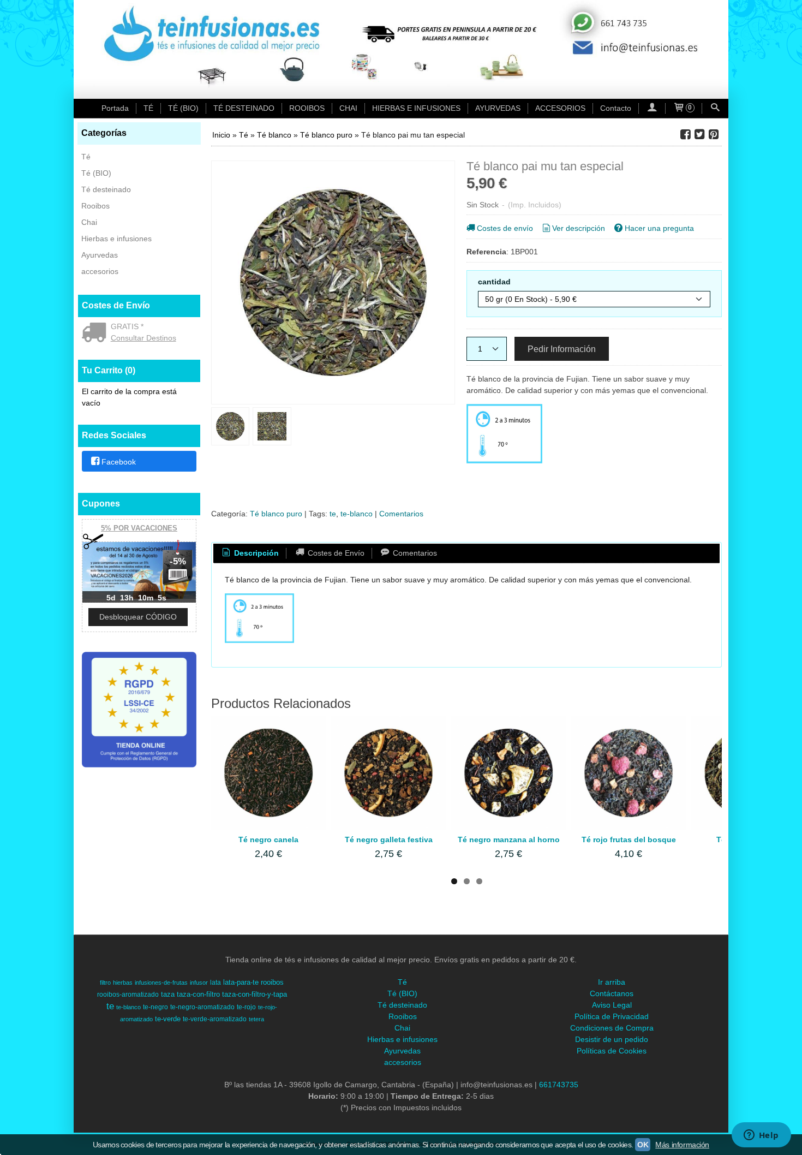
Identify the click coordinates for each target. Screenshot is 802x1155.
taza (168, 994)
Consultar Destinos (143, 338)
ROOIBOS (307, 108)
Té (86, 156)
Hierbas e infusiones (116, 238)
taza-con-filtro (198, 994)
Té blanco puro (276, 513)
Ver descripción (578, 228)
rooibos (272, 982)
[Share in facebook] (685, 134)
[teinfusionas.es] (401, 49)
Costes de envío (505, 228)
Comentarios (401, 513)
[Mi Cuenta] (652, 108)
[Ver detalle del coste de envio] (96, 333)
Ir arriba (611, 982)
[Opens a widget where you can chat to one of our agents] (761, 1136)
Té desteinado (106, 189)
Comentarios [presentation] (414, 553)
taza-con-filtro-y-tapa (254, 994)
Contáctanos (611, 993)
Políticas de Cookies (612, 1050)
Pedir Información (562, 349)
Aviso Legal (612, 1005)
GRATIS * (127, 326)
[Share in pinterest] (714, 134)
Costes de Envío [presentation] (335, 553)
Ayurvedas (99, 255)
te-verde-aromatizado (215, 1019)
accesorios (99, 271)
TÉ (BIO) (183, 108)
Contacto (615, 108)
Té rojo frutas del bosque (629, 839)
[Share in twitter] (699, 134)
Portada (115, 108)
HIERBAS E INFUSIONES (416, 108)
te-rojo (246, 1007)
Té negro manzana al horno (509, 839)
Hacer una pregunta (659, 228)
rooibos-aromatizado (128, 994)
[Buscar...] (715, 108)
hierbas (123, 982)
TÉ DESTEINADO (243, 108)
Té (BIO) (96, 173)
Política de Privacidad (611, 1016)
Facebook (118, 461)
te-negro (155, 1007)
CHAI (348, 108)
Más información (682, 1144)
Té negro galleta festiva (389, 839)
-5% (178, 561)
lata (215, 982)
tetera (256, 1019)
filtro (105, 982)
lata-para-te (241, 982)
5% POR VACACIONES (139, 528)
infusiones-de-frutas (161, 982)
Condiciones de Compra (612, 1027)
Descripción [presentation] (255, 553)
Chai (89, 222)
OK (642, 1144)
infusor (199, 982)
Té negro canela (268, 839)
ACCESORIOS (560, 108)
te (333, 513)
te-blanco (356, 513)
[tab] (250, 553)
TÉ (148, 108)
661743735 (558, 1084)
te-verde (168, 1019)
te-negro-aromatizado (202, 1007)
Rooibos (95, 205)
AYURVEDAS (497, 108)
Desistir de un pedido (611, 1039)
